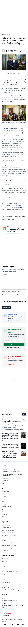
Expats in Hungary (7, 537)
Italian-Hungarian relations (13, 97)
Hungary (4, 219)
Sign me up (14, 344)
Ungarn (4, 511)
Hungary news (5, 491)
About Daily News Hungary (9, 469)
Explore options (12, 320)
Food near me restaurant (8, 530)
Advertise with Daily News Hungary (11, 590)
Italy (9, 219)
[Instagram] (7, 624)
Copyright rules (6, 582)
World (3, 509)
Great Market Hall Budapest (9, 545)
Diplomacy (9, 216)
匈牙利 (3, 517)
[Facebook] (5, 624)
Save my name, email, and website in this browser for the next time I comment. (15, 302)
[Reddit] (20, 624)
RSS (3, 569)
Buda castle (5, 550)
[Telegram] (18, 624)
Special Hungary (6, 506)
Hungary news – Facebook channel (11, 574)
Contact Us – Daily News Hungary (11, 471)
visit (12, 219)
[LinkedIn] (2, 624)
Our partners (5, 478)
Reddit (3, 566)
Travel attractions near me (9, 532)
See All (24, 414)
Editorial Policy (6, 587)
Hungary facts (5, 540)
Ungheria (4, 514)
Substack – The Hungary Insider (10, 571)
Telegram (4, 564)
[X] (10, 624)
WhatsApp (4, 561)
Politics (4, 494)
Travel (3, 499)
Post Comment (6, 307)
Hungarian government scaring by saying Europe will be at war (13, 421)
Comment (5, 274)
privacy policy (15, 347)
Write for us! (5, 480)
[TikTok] (12, 624)
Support (4, 483)
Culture (4, 504)
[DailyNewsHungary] (14, 21)
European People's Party (19, 216)
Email (17, 294)
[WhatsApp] (15, 624)
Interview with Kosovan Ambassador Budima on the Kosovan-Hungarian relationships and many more (10, 436)
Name (4, 294)
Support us (11, 364)
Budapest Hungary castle (8, 548)
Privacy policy (5, 585)
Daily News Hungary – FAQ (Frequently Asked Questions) (12, 474)
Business (4, 496)
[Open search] (25, 21)
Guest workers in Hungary (9, 535)
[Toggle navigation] (2, 21)
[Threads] (23, 624)
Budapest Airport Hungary (9, 543)
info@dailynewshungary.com (9, 600)
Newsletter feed (6, 558)
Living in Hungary (6, 525)
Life (3, 501)
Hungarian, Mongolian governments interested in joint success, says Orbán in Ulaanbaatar (10, 454)
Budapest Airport (6, 527)
